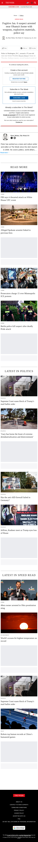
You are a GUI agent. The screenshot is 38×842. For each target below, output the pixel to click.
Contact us (19, 122)
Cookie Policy (19, 813)
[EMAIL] (15, 138)
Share (5, 48)
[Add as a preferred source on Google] (19, 828)
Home (15, 15)
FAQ (19, 819)
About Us (19, 802)
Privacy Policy (19, 810)
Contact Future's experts (19, 804)
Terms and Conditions (19, 807)
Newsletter (33, 48)
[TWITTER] (12, 138)
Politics (22, 15)
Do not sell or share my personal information (19, 821)
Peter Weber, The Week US (15, 38)
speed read (19, 19)
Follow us (25, 48)
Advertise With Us (19, 816)
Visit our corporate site (25, 835)
